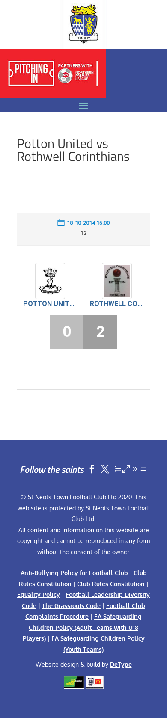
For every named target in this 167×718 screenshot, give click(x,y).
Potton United (50, 304)
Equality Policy (38, 594)
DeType (121, 664)
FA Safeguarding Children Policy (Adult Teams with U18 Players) (82, 627)
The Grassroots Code (71, 605)
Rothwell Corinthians (117, 304)
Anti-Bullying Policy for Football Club (74, 572)
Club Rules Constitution (111, 583)
